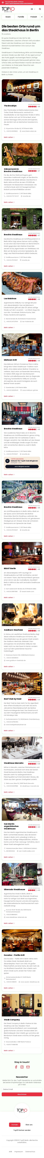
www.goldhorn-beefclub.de (16, 660)
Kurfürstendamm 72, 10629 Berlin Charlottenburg (22, 719)
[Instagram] (22, 1067)
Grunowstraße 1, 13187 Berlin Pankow (18, 1042)
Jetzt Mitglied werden (22, 466)
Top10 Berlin (24, 1140)
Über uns (29, 1125)
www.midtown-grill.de (30, 390)
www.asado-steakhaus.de (30, 982)
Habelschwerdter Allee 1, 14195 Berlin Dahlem (21, 848)
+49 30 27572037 (12, 260)
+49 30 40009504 (12, 658)
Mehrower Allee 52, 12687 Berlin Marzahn (20, 783)
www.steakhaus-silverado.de (16, 917)
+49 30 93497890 (12, 786)
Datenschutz (30, 1152)
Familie (21, 17)
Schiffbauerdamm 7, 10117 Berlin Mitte (18, 193)
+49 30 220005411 (12, 390)
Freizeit (34, 17)
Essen (8, 17)
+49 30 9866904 (11, 915)
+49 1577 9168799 (12, 1045)
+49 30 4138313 (11, 982)
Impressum (19, 1152)
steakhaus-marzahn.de (30, 786)
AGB (10, 1152)
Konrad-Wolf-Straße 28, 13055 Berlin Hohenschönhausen (18, 911)
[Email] (28, 1067)
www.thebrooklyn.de (29, 131)
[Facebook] (16, 1067)
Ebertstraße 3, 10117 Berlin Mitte (16, 387)
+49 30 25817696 (12, 592)
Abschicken (22, 1094)
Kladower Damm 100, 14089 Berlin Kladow (20, 655)
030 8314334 (10, 851)
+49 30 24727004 (12, 321)
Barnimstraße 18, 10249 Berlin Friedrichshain (21, 319)
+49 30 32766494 (12, 722)
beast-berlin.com (28, 592)
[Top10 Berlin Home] (22, 1110)
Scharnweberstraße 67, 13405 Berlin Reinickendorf (18, 978)
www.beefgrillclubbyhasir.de (16, 725)
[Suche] (40, 9)
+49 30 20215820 (12, 131)
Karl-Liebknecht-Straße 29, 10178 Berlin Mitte (21, 589)
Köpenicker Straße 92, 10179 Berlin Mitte (19, 128)
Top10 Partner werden (22, 1130)
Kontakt (15, 1125)
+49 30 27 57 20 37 (12, 196)
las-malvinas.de (28, 321)
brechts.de (27, 196)
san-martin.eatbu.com (27, 851)
